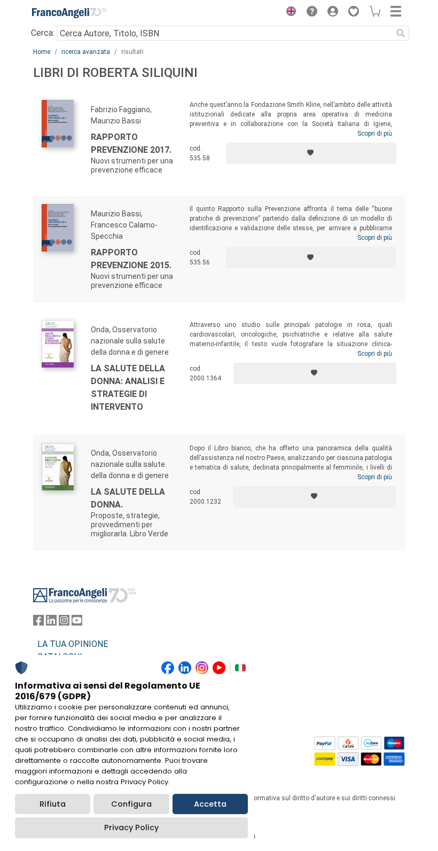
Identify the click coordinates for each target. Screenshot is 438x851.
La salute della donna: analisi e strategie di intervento (128, 387)
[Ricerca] (400, 33)
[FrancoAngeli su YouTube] (77, 623)
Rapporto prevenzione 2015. (131, 258)
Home (41, 52)
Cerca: (42, 33)
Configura (131, 804)
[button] (288, 13)
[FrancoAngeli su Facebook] (38, 623)
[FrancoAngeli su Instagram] (64, 623)
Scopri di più (374, 133)
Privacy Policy (131, 827)
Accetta (210, 804)
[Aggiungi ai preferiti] (311, 153)
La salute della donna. (128, 498)
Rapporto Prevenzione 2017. (131, 143)
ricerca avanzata (85, 52)
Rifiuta (53, 804)
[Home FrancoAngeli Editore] (69, 13)
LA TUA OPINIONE (72, 644)
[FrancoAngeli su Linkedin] (51, 623)
